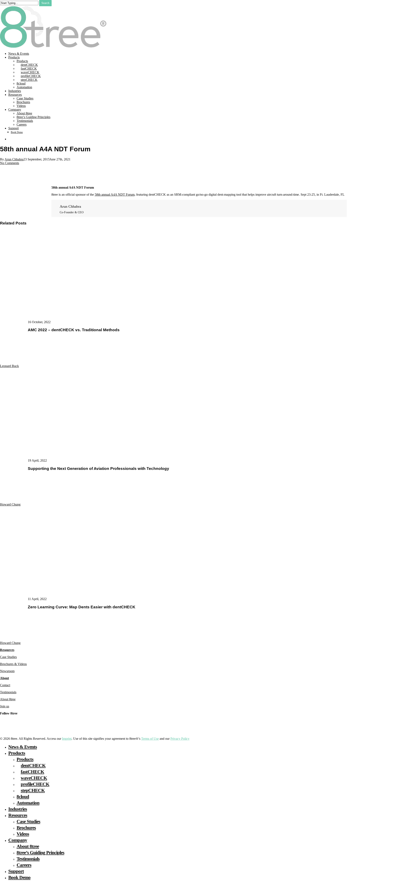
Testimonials (8, 692)
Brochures (26, 827)
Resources (7, 650)
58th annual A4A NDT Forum (115, 194)
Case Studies (8, 657)
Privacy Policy (179, 738)
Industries (17, 809)
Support (16, 871)
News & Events (22, 746)
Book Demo (19, 877)
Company (17, 840)
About (4, 678)
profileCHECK (35, 784)
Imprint (67, 738)
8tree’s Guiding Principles (40, 852)
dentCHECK (33, 765)
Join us (4, 706)
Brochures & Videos (13, 664)
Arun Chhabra (14, 159)
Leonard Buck (9, 366)
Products (16, 753)
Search (45, 3)
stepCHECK (33, 790)
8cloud (23, 796)
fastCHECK (32, 771)
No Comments (9, 163)
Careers (24, 865)
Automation (28, 802)
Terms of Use (150, 738)
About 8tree (8, 699)
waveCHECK (34, 778)
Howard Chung (10, 504)
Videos (23, 834)
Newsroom (7, 671)
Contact (5, 685)
